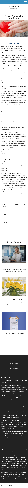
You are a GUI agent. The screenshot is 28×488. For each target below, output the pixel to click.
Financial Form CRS (6, 377)
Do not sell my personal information (12, 417)
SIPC (26, 422)
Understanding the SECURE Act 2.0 (14, 333)
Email (4, 214)
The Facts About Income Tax (14, 299)
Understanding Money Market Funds (14, 267)
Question (4, 222)
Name (4, 206)
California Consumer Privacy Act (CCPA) (17, 413)
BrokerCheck (3, 382)
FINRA (23, 422)
